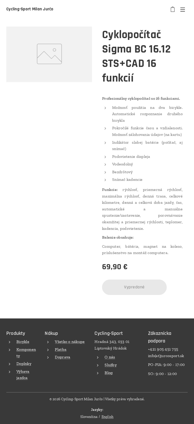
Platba (60, 349)
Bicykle (22, 341)
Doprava (62, 357)
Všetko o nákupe (70, 341)
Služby (111, 364)
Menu (183, 9)
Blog (109, 372)
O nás (110, 357)
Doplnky (23, 363)
